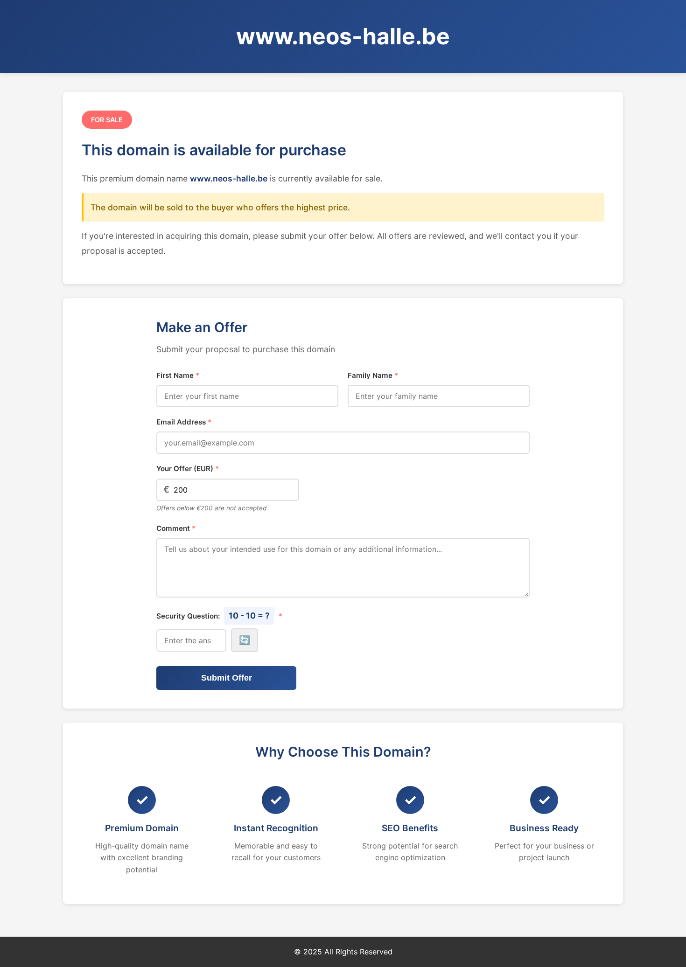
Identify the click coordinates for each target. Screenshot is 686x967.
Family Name (373, 375)
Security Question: (219, 615)
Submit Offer (226, 677)
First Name (177, 375)
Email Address (183, 421)
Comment (176, 528)
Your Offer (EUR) (187, 468)
